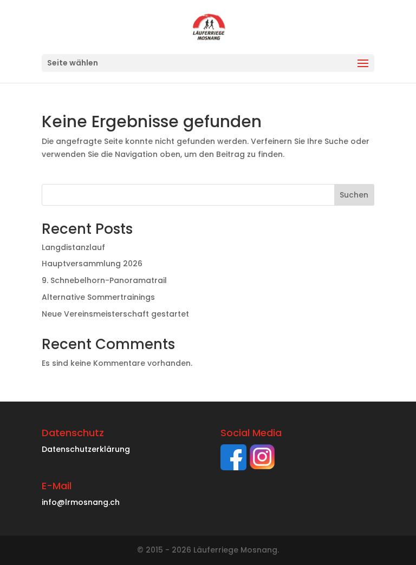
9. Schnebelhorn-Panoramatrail (104, 280)
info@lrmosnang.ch (81, 502)
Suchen (354, 194)
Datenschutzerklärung (86, 449)
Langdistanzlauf (73, 247)
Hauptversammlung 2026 (92, 263)
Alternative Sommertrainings (98, 297)
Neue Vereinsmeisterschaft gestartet (115, 313)
